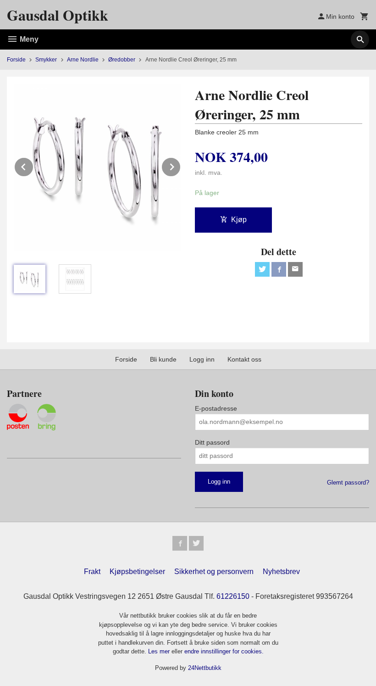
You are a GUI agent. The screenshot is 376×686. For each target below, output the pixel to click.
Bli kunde (163, 359)
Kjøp (239, 219)
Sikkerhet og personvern (214, 571)
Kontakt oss (244, 359)
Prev (33, 165)
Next (180, 165)
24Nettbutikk (204, 667)
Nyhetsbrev (281, 571)
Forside (16, 59)
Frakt (92, 571)
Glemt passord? (348, 482)
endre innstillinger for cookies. (224, 651)
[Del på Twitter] (262, 269)
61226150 (232, 596)
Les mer (159, 651)
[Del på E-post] (295, 269)
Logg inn (202, 359)
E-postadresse (216, 408)
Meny (28, 39)
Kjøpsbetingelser (137, 571)
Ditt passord (212, 442)
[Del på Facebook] (278, 269)
